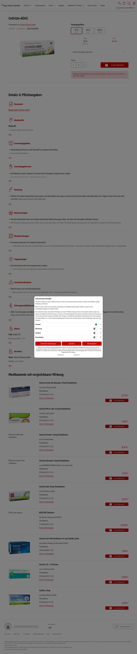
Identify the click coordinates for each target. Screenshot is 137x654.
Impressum (77, 355)
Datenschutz (60, 355)
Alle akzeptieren (92, 344)
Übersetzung (38, 329)
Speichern (72, 344)
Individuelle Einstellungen (48, 344)
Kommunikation (39, 337)
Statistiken (38, 333)
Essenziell (37, 324)
